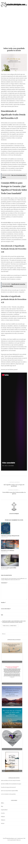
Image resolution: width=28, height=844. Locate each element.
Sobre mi (18, 840)
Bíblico (2, 803)
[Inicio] (13, 6)
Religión (3, 816)
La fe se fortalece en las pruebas (8, 794)
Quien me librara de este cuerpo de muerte (10, 780)
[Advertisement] (14, 28)
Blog (14, 46)
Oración (3, 813)
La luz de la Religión (14, 513)
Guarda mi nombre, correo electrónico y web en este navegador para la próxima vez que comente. (14, 621)
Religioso (3, 820)
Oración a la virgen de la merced (8, 787)
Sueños (2, 823)
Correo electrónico (6, 608)
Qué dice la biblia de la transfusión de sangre (11, 783)
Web (2, 615)
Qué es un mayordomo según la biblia (9, 790)
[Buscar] (25, 633)
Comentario (4, 582)
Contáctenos (20, 838)
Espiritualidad (4, 809)
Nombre (3, 602)
